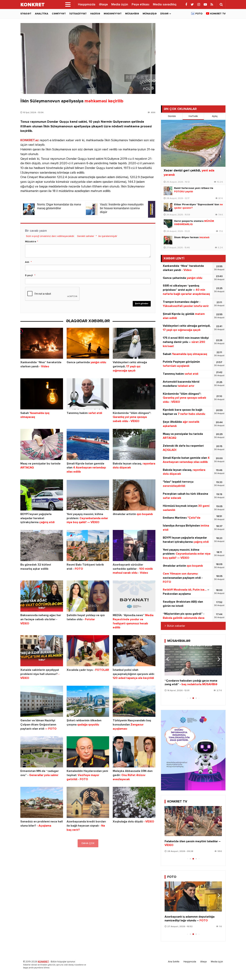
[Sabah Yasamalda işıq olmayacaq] (41, 393)
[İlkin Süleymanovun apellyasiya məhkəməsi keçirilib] (87, 58)
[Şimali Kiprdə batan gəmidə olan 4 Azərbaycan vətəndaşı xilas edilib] (88, 444)
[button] (217, 659)
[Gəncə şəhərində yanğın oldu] (88, 343)
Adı (27, 262)
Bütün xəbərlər (176, 626)
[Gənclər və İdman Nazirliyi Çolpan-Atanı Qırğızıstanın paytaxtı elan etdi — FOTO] (41, 701)
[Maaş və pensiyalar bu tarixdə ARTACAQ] (41, 444)
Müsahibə (132, 13)
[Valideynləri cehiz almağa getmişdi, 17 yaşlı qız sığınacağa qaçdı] (134, 343)
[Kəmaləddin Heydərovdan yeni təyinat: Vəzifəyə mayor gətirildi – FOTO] (88, 751)
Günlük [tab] (172, 116)
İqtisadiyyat (78, 13)
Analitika (41, 13)
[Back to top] (236, 970)
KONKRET (43, 962)
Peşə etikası (140, 4)
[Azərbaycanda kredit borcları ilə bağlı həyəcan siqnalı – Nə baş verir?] (88, 802)
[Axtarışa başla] (221, 4)
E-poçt (29, 275)
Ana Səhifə (173, 962)
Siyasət (25, 13)
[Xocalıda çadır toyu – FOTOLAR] (88, 650)
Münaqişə (150, 13)
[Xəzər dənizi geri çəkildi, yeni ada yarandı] (193, 143)
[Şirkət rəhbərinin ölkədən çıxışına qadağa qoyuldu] (88, 701)
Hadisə (95, 13)
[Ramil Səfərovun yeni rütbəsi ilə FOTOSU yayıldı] (168, 191)
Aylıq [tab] (214, 116)
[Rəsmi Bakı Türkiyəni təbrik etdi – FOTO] (88, 545)
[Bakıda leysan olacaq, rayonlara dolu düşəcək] (134, 444)
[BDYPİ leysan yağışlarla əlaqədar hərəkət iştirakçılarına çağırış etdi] (41, 495)
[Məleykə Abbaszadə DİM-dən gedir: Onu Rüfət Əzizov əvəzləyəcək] (134, 751)
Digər (164, 13)
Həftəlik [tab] (193, 116)
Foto (198, 13)
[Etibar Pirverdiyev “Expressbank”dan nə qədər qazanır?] (168, 207)
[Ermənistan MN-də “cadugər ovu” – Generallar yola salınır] (41, 751)
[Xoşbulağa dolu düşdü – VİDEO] (134, 802)
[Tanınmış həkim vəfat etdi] (88, 393)
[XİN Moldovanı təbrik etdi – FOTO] (193, 896)
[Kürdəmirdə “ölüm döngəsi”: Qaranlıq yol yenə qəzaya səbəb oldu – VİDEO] (134, 393)
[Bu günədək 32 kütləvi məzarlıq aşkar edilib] (41, 545)
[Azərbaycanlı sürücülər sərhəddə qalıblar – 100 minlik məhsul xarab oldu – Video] (134, 545)
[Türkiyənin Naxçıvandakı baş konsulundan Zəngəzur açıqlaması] (134, 701)
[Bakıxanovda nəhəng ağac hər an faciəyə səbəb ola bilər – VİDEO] (41, 596)
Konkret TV (218, 13)
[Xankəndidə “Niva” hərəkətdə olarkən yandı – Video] (41, 343)
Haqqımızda (86, 4)
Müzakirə (30, 241)
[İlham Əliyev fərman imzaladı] (168, 240)
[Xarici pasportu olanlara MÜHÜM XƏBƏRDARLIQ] (168, 223)
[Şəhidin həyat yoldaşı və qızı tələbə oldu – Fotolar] (88, 596)
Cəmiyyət (59, 13)
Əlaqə (103, 4)
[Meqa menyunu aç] (68, 4)
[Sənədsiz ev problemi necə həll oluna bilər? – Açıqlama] (41, 802)
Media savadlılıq (164, 4)
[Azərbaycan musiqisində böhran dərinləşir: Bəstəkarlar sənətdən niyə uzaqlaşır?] (193, 660)
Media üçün (119, 4)
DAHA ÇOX (88, 843)
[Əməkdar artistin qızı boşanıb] (134, 495)
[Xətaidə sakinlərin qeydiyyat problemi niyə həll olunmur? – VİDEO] (41, 650)
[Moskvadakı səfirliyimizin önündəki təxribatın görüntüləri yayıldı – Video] (193, 821)
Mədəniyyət (113, 13)
